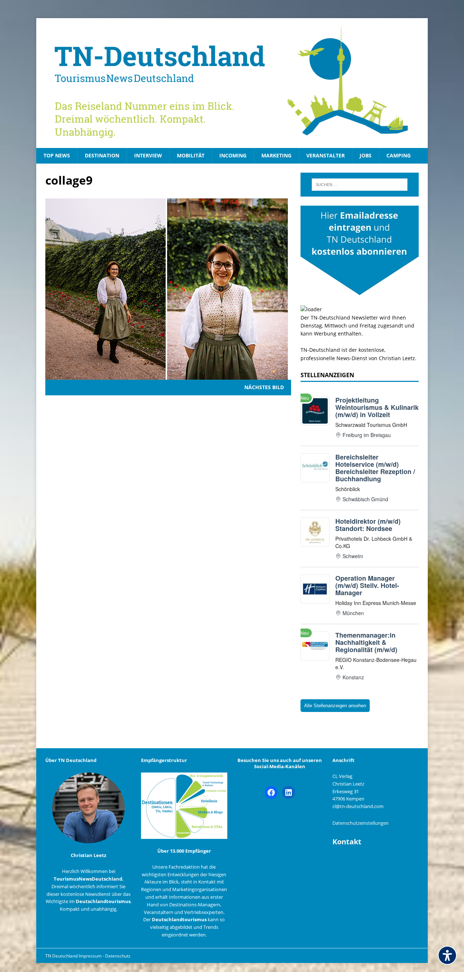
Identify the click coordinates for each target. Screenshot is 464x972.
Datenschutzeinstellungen (360, 823)
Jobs (366, 155)
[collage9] (166, 375)
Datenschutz (117, 956)
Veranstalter (325, 155)
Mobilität (190, 155)
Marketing (276, 155)
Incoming (232, 155)
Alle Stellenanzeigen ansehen (335, 705)
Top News (57, 155)
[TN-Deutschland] (232, 83)
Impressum (91, 956)
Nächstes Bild (264, 387)
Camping (398, 155)
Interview (148, 155)
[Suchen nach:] (359, 184)
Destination (102, 155)
